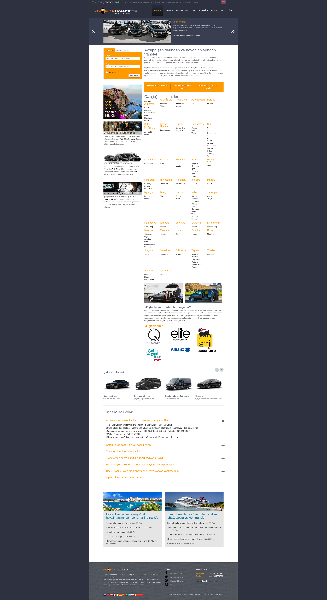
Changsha (211, 133)
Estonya (164, 159)
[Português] (123, 594)
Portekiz (195, 230)
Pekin (209, 151)
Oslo (177, 234)
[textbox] (123, 58)
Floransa (195, 201)
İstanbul (210, 254)
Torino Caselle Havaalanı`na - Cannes (123, 527)
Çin (209, 124)
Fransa (195, 159)
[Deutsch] (120, 594)
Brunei (179, 124)
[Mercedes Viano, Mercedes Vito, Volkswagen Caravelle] (148, 376)
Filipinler (180, 159)
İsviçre (179, 192)
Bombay (147, 184)
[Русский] (108, 594)
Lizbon (194, 234)
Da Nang (147, 274)
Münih (146, 120)
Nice (193, 174)
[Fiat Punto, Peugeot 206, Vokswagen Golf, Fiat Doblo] (209, 376)
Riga (177, 227)
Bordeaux (195, 163)
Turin (193, 214)
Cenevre (179, 196)
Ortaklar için (203, 10)
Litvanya (196, 222)
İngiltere (195, 179)
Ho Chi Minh (149, 280)
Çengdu (210, 128)
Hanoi (146, 277)
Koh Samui (195, 259)
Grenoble (195, 166)
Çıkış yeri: (109, 56)
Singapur (149, 250)
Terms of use (219, 595)
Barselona (148, 196)
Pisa (193, 206)
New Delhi (148, 189)
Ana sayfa (157, 10)
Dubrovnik (164, 184)
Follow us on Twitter (177, 577)
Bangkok (194, 254)
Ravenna (195, 209)
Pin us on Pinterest (176, 581)
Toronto (163, 227)
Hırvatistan (166, 179)
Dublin (209, 184)
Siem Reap (148, 227)
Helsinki (147, 102)
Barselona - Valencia (115, 532)
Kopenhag (148, 163)
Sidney (163, 106)
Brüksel (210, 104)
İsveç (163, 192)
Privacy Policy (208, 595)
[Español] (111, 594)
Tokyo (209, 199)
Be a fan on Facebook (178, 573)
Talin (162, 163)
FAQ (222, 10)
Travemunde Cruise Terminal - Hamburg (185, 535)
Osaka (209, 196)
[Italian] (117, 594)
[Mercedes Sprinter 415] (179, 376)
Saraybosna (165, 130)
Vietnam (148, 270)
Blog (172, 585)
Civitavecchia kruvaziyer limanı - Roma (185, 539)
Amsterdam (180, 184)
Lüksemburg (214, 222)
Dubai (146, 135)
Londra (194, 184)
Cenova (194, 199)
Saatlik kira (122, 51)
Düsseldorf (148, 110)
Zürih (178, 199)
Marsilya (194, 171)
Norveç (180, 230)
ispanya (148, 192)
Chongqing (211, 138)
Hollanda (181, 179)
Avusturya (181, 99)
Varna (193, 133)
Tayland (195, 250)
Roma (193, 211)
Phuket (194, 267)
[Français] (114, 594)
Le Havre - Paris (174, 543)
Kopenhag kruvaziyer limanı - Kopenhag (185, 523)
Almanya (149, 103)
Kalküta (147, 186)
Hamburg (148, 118)
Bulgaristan (197, 124)
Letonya (180, 222)
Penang (147, 247)
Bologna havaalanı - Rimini (118, 523)
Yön (193, 10)
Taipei (209, 156)
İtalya (194, 192)
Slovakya (165, 250)
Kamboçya (150, 222)
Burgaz (194, 128)
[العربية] (126, 594)
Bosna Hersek (164, 125)
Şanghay (210, 153)
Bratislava (164, 254)
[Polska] (132, 594)
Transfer (109, 50)
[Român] (135, 594)
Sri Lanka (181, 250)
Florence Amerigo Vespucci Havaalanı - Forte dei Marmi (131, 541)
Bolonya (194, 196)
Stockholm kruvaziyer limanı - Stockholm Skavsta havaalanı (194, 527)
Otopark (214, 10)
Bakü (193, 104)
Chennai (210, 136)
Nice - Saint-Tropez (115, 536)
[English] (105, 594)
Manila (178, 166)
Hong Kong (211, 146)
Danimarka (150, 159)
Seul (209, 165)
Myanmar (165, 230)
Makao (210, 148)
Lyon (193, 169)
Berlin (146, 108)
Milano (194, 204)
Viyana (178, 106)
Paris (193, 176)
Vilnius (194, 227)
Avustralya (166, 99)
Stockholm (164, 196)
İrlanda (211, 179)
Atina (162, 274)
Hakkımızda (169, 10)
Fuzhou (210, 143)
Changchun (212, 130)
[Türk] (138, 594)
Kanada (164, 222)
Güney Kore (211, 160)
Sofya (193, 130)
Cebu (178, 163)
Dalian (209, 141)
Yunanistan (166, 270)
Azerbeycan (198, 99)
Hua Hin (194, 257)
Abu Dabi (148, 132)
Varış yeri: (109, 64)
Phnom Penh (196, 264)
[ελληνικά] (129, 594)
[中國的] (141, 594)
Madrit (146, 199)
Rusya (210, 230)
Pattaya (194, 262)
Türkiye (211, 250)
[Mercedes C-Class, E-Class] (117, 376)
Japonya (212, 192)
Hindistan (149, 179)
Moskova (210, 234)
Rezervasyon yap (182, 10)
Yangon (163, 234)
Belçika (211, 99)
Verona (194, 219)
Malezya (149, 230)
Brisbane (163, 104)
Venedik (194, 217)
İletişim (229, 10)
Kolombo (179, 254)
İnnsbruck (180, 104)
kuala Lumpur (149, 244)
